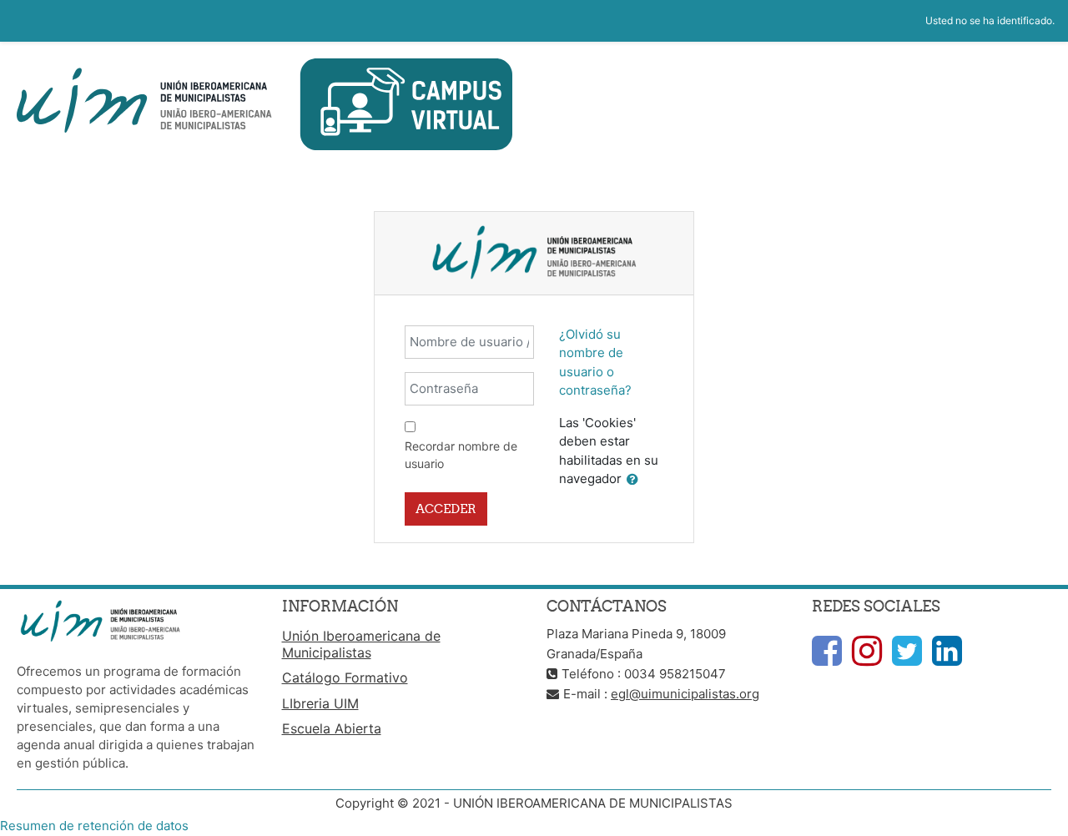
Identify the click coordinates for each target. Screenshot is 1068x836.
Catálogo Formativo (345, 677)
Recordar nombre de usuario (461, 455)
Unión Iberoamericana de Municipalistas (361, 644)
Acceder (446, 508)
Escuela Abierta (331, 728)
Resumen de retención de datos (94, 825)
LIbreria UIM (320, 703)
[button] (632, 480)
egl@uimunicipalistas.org (685, 694)
